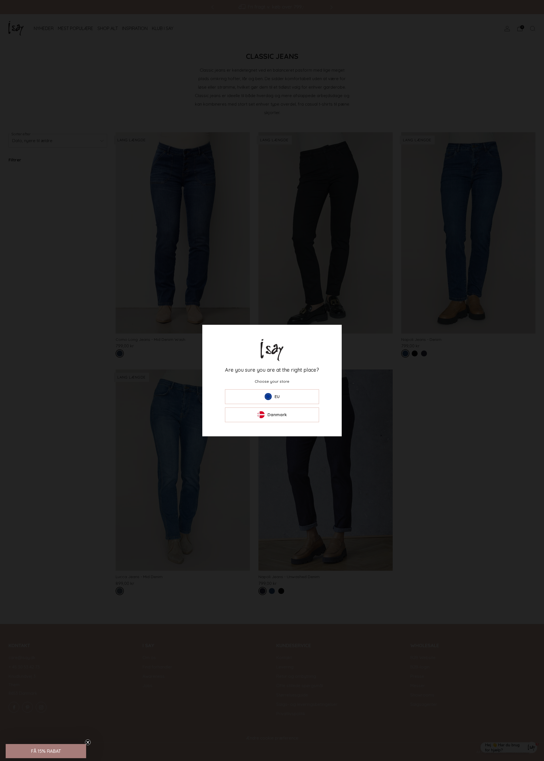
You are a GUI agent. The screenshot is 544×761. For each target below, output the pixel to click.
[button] (46, 751)
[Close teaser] (88, 742)
